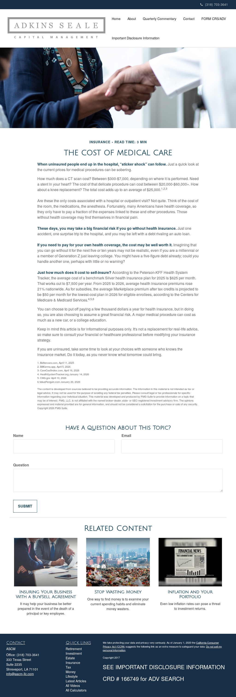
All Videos (73, 685)
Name (18, 435)
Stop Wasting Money (118, 592)
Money (71, 671)
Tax (68, 667)
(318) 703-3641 (216, 4)
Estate (70, 658)
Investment (74, 653)
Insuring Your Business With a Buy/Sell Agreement (46, 594)
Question (21, 465)
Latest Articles (76, 681)
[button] (131, 18)
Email (126, 435)
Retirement (74, 648)
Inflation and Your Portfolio (190, 594)
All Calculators (76, 690)
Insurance (73, 662)
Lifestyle (72, 676)
